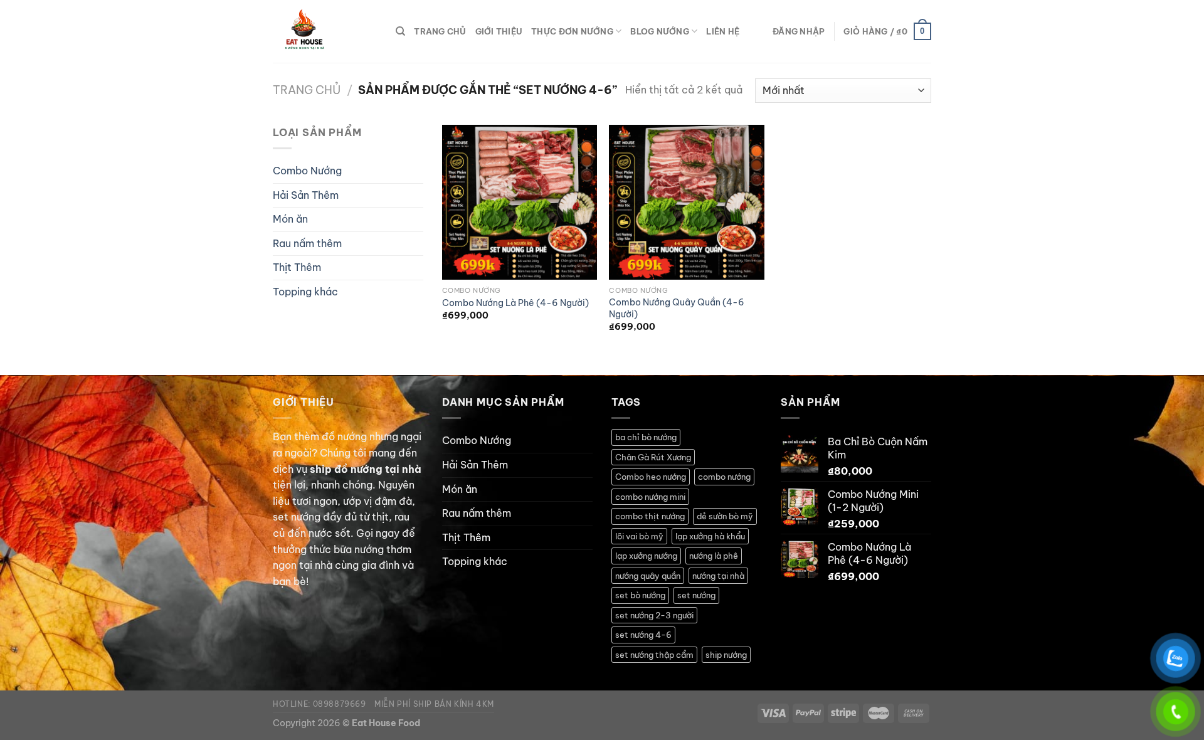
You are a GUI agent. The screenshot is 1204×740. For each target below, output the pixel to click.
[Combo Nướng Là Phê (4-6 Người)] (519, 202)
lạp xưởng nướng (646, 556)
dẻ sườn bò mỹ (725, 516)
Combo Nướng (307, 170)
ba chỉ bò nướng (646, 437)
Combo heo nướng (650, 477)
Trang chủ (307, 90)
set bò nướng (640, 595)
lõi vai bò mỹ (639, 536)
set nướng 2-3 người (654, 615)
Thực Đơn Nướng (572, 31)
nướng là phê (713, 556)
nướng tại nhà (718, 576)
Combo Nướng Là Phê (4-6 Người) (515, 303)
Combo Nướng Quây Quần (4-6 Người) (676, 308)
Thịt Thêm (297, 267)
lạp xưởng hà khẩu (710, 536)
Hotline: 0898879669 (319, 704)
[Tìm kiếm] (400, 31)
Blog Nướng (659, 31)
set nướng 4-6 (643, 635)
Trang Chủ (440, 31)
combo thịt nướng (650, 516)
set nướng (696, 595)
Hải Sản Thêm (306, 195)
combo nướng (724, 477)
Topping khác (305, 291)
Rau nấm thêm (307, 243)
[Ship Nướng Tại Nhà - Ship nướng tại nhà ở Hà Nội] (325, 31)
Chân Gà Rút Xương (653, 457)
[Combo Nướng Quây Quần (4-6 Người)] (686, 202)
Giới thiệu (499, 31)
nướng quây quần (647, 576)
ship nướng (726, 655)
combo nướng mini (650, 497)
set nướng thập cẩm (654, 655)
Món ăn (290, 219)
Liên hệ (722, 31)
